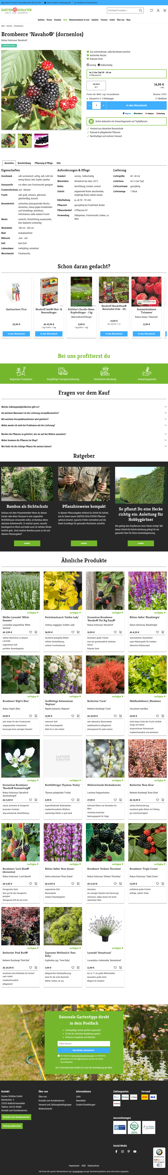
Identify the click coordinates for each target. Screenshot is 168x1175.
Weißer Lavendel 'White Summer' (16, 619)
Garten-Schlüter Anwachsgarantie (59, 3)
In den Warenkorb (136, 105)
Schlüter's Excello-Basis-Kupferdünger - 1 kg (81, 311)
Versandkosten (77, 1171)
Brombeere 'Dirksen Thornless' (104, 868)
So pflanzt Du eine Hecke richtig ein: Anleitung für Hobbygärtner (141, 514)
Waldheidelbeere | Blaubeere (145, 701)
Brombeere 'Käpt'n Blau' (16, 701)
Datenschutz (93, 1165)
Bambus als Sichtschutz (27, 506)
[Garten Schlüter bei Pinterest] (129, 1151)
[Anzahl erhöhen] (103, 105)
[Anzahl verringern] (89, 105)
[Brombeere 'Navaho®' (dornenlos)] (41, 90)
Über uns (43, 1096)
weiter (27, 543)
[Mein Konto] (158, 10)
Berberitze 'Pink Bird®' (15, 952)
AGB (79, 1059)
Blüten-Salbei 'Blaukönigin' (145, 617)
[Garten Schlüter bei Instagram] (122, 1151)
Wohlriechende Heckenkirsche (104, 785)
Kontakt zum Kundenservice (87, 3)
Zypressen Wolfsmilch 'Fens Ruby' (60, 954)
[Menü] (163, 1149)
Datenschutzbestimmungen (82, 1056)
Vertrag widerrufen (12, 1126)
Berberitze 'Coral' (96, 701)
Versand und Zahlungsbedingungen (55, 1104)
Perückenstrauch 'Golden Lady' (62, 617)
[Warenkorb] (164, 10)
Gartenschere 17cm (16, 309)
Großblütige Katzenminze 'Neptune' (59, 703)
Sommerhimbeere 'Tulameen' (146, 311)
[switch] (159, 1165)
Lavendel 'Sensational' (99, 952)
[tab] (9, 163)
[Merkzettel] (151, 10)
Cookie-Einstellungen (85, 1104)
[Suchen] (141, 10)
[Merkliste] (30, 632)
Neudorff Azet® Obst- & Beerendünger (49, 311)
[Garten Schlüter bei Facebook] (116, 1151)
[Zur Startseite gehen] (16, 10)
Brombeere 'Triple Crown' (144, 868)
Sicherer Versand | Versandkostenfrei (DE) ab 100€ (23, 3)
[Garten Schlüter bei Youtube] (135, 1151)
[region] (41, 99)
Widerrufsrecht (45, 1108)
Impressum (74, 1165)
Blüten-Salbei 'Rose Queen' (59, 868)
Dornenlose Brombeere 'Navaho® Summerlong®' (17, 787)
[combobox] (122, 10)
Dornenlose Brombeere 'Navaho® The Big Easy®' (101, 619)
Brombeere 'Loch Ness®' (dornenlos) (16, 870)
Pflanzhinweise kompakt (84, 506)
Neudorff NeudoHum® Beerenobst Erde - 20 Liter (114, 307)
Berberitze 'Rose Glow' (142, 785)
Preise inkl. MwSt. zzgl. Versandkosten (103, 94)
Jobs (78, 1096)
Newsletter (81, 1100)
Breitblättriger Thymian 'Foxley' (62, 785)
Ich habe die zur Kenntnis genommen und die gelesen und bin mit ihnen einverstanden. (83, 1059)
